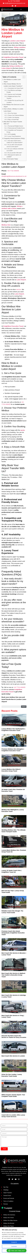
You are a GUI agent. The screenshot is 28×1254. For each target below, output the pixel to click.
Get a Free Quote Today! (11, 159)
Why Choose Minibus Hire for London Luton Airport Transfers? (13, 85)
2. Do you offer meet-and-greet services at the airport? (14, 145)
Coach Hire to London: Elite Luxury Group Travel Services (13, 1115)
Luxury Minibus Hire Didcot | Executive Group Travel (11, 770)
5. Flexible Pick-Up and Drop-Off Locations (15, 101)
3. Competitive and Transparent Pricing (14, 131)
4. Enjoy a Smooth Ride (13, 119)
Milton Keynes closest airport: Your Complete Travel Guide (13, 1095)
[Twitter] (15, 5)
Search (24, 706)
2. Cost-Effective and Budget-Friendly (14, 91)
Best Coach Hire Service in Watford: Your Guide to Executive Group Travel (13, 975)
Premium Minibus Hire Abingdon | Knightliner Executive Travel (13, 750)
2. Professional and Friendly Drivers (16, 128)
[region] (14, 1240)
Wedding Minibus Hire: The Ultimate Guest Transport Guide (14, 830)
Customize (14, 1246)
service (18, 289)
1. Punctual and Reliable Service (15, 126)
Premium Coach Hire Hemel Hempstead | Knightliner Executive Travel (13, 932)
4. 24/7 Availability (11, 134)
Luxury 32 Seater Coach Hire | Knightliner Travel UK (11, 871)
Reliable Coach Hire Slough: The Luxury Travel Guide (12, 911)
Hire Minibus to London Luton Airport (12, 80)
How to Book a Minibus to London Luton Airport (13, 110)
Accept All (14, 1242)
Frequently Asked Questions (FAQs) (14, 138)
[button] (21, 9)
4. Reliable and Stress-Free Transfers (13, 97)
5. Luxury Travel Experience (14, 136)
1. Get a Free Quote (12, 113)
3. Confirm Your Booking (13, 117)
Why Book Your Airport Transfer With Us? (13, 123)
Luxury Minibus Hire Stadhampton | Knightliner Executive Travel (13, 729)
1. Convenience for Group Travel (15, 88)
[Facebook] (12, 5)
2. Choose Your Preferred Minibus (15, 115)
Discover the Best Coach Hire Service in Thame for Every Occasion (14, 1036)
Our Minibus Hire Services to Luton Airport (14, 105)
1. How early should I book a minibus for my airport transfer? (14, 141)
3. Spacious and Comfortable (14, 94)
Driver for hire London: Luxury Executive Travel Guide (12, 1075)
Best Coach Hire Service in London (13, 1056)
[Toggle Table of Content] (23, 77)
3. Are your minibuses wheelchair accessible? (15, 149)
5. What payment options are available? (14, 155)
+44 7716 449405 (19, 687)
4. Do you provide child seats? (14, 152)
